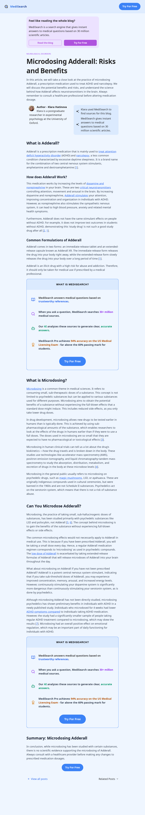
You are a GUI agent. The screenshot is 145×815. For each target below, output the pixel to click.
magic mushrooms (70, 478)
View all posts (39, 779)
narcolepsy (82, 155)
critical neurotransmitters (95, 187)
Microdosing (33, 388)
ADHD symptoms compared (43, 611)
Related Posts (107, 779)
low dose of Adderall (44, 553)
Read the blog (45, 42)
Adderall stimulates (76, 195)
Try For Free (129, 6)
